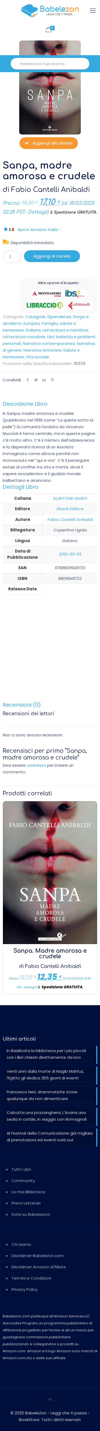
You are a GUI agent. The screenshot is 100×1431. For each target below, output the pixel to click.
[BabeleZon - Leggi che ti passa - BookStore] (50, 11)
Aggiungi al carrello (52, 256)
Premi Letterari (26, 1203)
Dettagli (37, 212)
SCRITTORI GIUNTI (70, 498)
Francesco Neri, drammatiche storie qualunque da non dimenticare (42, 1095)
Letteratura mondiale (24, 337)
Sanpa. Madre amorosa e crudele (50, 954)
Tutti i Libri (21, 1169)
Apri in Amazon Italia (38, 229)
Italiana (33, 330)
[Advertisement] (50, 651)
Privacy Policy (24, 1289)
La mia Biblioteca (28, 1192)
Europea (31, 323)
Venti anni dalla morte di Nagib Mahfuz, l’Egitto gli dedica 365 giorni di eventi (45, 1074)
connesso (36, 765)
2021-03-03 (70, 554)
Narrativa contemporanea (49, 343)
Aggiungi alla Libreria (52, 143)
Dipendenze (59, 316)
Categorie (35, 316)
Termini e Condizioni (31, 1278)
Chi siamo (21, 1244)
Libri (50, 337)
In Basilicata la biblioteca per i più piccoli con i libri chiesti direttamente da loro (46, 1054)
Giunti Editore (70, 509)
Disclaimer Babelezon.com (37, 1255)
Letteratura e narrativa (65, 330)
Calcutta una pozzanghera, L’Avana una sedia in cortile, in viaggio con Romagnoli (47, 1116)
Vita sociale (37, 357)
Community (23, 1180)
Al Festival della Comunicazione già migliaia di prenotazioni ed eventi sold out (50, 1136)
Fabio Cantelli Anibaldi (50, 189)
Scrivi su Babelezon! (30, 1214)
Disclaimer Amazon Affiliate (38, 1267)
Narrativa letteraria (42, 350)
